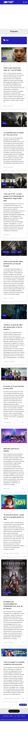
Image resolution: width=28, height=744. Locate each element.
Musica (11, 716)
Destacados (6, 252)
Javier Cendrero (8, 642)
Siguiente (22, 704)
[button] (26, 2)
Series (4, 58)
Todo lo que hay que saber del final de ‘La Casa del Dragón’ (13, 263)
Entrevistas (6, 716)
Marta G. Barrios (8, 298)
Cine (4, 439)
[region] (14, 16)
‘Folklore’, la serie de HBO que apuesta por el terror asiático (12, 327)
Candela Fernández (9, 361)
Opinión (13, 252)
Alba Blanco (7, 422)
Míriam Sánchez (8, 106)
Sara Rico (6, 234)
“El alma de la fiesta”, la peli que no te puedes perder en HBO (13, 517)
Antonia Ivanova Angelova (11, 553)
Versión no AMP (15, 711)
